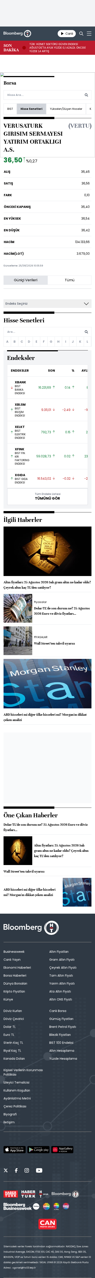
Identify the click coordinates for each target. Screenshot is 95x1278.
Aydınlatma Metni (17, 1098)
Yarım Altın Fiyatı (62, 983)
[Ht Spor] (43, 1194)
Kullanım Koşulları (17, 1090)
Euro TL (9, 1035)
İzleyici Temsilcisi (16, 1082)
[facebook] (16, 1171)
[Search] (81, 33)
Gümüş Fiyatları (61, 1019)
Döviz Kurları (13, 1011)
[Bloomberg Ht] (65, 1194)
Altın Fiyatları (58, 951)
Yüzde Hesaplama (63, 1058)
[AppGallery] (62, 1149)
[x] (6, 1171)
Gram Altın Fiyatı (61, 959)
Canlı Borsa (57, 1011)
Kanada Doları (14, 1058)
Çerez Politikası (15, 1106)
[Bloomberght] (17, 33)
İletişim (9, 1122)
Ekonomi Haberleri (17, 967)
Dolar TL (10, 1027)
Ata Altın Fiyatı (60, 991)
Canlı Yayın (12, 959)
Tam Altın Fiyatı (61, 975)
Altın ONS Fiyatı (60, 999)
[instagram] (27, 1171)
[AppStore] (15, 1149)
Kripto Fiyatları (14, 991)
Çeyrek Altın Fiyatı (62, 967)
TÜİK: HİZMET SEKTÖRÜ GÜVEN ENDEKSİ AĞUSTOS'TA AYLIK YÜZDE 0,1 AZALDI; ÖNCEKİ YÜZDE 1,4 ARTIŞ (57, 47)
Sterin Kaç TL (13, 1042)
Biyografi (10, 1114)
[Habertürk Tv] (28, 1194)
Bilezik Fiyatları (60, 1035)
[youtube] (39, 1171)
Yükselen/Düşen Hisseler (66, 109)
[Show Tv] (46, 1206)
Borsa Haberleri (15, 975)
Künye (8, 999)
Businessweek (14, 951)
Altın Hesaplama (61, 1050)
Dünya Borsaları (15, 983)
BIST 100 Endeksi (61, 1042)
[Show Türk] (56, 1206)
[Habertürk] (11, 1194)
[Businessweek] (21, 1206)
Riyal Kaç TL (12, 1050)
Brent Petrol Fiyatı (62, 1027)
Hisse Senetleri (31, 109)
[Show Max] (66, 1206)
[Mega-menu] (89, 33)
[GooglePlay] (38, 1149)
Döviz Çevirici (14, 1019)
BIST (10, 109)
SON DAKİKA (11, 47)
